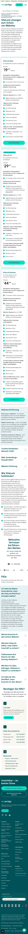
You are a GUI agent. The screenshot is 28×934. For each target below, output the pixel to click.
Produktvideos (4, 885)
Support (8, 1)
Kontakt (17, 861)
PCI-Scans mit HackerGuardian (5, 845)
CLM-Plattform (18, 828)
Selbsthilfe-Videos (10, 768)
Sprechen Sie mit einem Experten (14, 794)
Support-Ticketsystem (11, 758)
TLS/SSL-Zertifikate (5, 824)
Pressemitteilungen (5, 863)
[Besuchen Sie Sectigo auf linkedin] (6, 815)
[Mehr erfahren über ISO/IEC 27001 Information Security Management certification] (26, 905)
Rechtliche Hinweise (19, 931)
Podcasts (3, 883)
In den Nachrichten (5, 856)
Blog (2, 858)
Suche (2, 1)
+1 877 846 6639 (20, 734)
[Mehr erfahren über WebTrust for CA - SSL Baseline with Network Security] (15, 905)
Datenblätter (4, 875)
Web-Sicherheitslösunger (21, 834)
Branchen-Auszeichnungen (19, 858)
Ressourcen (18, 837)
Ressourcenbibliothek (11, 766)
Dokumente (14, 1)
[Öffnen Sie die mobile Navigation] (25, 4)
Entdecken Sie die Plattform (14, 788)
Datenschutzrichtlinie (17, 925)
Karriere (17, 854)
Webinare (3, 888)
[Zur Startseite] (7, 5)
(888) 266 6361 (8, 896)
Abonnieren (5, 810)
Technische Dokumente (6, 866)
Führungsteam (18, 852)
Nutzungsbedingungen (6, 925)
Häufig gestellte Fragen (11, 763)
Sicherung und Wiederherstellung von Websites (6, 841)
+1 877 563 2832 (20, 739)
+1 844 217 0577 (20, 737)
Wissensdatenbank (10, 761)
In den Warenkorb (14, 143)
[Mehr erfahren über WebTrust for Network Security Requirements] (2, 905)
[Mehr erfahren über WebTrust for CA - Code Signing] (19, 905)
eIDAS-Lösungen (5, 848)
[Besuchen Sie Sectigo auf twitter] (2, 815)
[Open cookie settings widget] (3, 931)
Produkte (3, 821)
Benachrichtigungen (5, 880)
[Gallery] (14, 570)
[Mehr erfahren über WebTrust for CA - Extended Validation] (9, 905)
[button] (14, 410)
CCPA (10, 928)
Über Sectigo (18, 849)
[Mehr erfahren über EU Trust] (22, 905)
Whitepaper (4, 878)
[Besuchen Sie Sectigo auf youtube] (9, 815)
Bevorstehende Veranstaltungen (5, 872)
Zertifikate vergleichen (6, 826)
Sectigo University (19, 839)
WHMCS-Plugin (18, 842)
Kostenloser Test (22, 1)
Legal (12, 931)
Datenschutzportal (5, 931)
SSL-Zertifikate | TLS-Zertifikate (11, 11)
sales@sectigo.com (19, 870)
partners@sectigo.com (20, 875)
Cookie (14, 928)
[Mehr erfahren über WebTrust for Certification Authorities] (5, 905)
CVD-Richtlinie (4, 928)
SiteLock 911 (9, 192)
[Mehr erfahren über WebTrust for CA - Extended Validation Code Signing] (12, 905)
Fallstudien (3, 869)
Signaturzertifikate (5, 833)
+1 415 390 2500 (20, 742)
